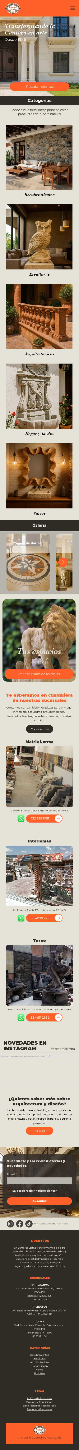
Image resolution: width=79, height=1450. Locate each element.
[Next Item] (63, 562)
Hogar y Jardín (39, 433)
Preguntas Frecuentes (39, 1409)
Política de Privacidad (39, 1398)
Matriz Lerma (39, 741)
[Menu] (72, 8)
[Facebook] (19, 1223)
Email (11, 1174)
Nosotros (39, 1373)
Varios (39, 513)
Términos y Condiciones (39, 1402)
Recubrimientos (39, 194)
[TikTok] (29, 1223)
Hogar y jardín (39, 1366)
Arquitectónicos (39, 353)
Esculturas (39, 274)
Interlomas (39, 841)
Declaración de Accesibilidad (39, 1405)
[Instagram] (10, 1223)
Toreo (39, 940)
